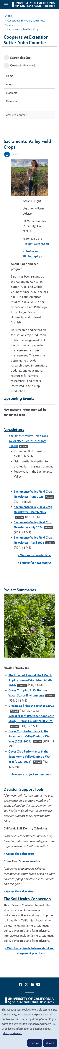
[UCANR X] (27, 985)
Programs (11, 93)
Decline (34, 1043)
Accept (50, 1043)
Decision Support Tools (24, 789)
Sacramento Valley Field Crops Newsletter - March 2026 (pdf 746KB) (28, 441)
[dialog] (29, 1027)
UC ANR (8, 16)
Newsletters (14, 429)
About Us (11, 84)
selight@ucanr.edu (37, 244)
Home (9, 76)
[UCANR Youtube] (38, 985)
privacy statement (12, 1033)
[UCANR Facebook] (21, 985)
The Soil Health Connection (27, 898)
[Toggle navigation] (6, 4)
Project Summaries (20, 589)
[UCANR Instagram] (32, 985)
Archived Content (16, 115)
